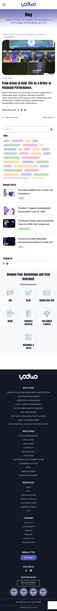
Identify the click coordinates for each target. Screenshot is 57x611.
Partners (28, 534)
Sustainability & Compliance (28, 602)
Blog (28, 491)
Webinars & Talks (28, 507)
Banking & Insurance (28, 475)
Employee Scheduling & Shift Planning (28, 416)
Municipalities (28, 452)
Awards (36, 149)
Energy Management (30, 157)
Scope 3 (47, 153)
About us (28, 523)
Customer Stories (28, 503)
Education (28, 456)
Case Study (36, 153)
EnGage (46, 149)
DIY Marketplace (30, 145)
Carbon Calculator (12, 145)
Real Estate (28, 440)
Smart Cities (28, 162)
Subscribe (28, 558)
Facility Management (13, 170)
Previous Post (11, 118)
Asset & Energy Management (28, 404)
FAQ (28, 511)
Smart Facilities (32, 170)
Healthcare (28, 444)
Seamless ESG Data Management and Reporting (28, 392)
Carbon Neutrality (11, 162)
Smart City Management (28, 420)
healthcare (26, 174)
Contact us (28, 538)
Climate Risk (17, 141)
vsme (35, 141)
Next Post (47, 118)
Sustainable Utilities (28, 463)
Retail (28, 467)
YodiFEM (7, 166)
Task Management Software (25, 166)
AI (20, 149)
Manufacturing (28, 471)
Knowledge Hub (28, 495)
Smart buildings (11, 174)
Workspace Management (28, 396)
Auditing (44, 166)
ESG (41, 145)
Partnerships (42, 162)
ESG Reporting (10, 149)
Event (27, 149)
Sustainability (10, 153)
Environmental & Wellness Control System (28, 424)
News (28, 487)
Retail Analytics (41, 174)
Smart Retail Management (28, 400)
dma (27, 141)
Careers (28, 531)
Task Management (28, 412)
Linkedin (7, 264)
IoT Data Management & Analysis (28, 408)
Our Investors (28, 542)
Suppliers (24, 153)
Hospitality (28, 448)
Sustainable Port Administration (28, 460)
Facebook (3, 264)
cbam (6, 141)
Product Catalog (28, 499)
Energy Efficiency (11, 157)
